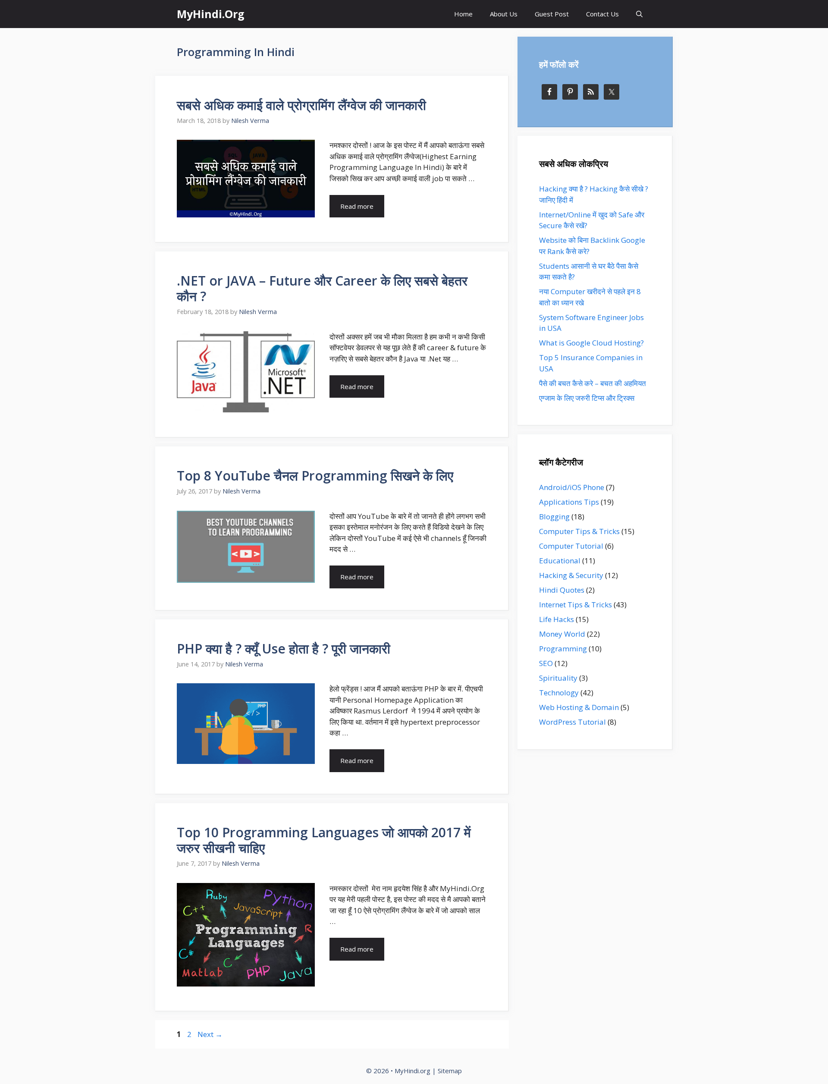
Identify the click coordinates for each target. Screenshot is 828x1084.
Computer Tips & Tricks (579, 531)
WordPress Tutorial (572, 722)
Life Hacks (556, 619)
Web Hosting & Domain (579, 707)
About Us (504, 13)
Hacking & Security (571, 575)
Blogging (554, 517)
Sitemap (450, 1070)
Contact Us (602, 13)
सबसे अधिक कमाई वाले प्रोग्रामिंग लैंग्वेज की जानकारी (301, 105)
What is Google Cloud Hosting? (591, 343)
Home (463, 13)
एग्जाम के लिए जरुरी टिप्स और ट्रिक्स (586, 398)
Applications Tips (569, 502)
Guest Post (552, 13)
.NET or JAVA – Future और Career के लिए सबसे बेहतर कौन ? (322, 288)
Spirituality (558, 678)
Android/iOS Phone (571, 487)
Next (210, 1034)
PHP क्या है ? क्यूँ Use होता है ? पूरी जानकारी (283, 648)
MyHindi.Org (211, 13)
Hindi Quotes (561, 590)
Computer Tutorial (571, 546)
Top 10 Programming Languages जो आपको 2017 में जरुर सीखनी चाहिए (324, 840)
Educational (559, 561)
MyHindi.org (412, 1070)
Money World (562, 634)
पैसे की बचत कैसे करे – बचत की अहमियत (592, 383)
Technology (559, 693)
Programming (563, 649)
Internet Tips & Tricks (575, 605)
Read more (356, 206)
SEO (546, 663)
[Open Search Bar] (639, 14)
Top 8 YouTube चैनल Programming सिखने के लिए (315, 475)
